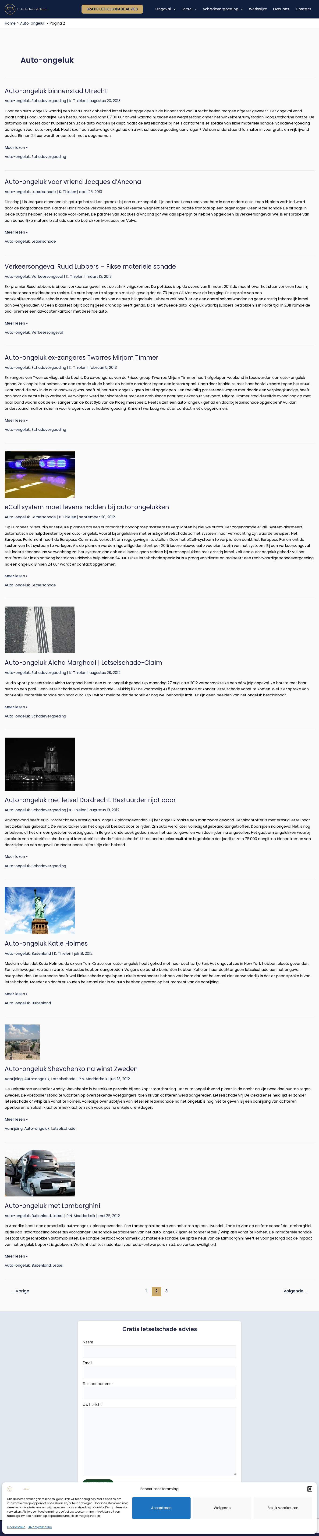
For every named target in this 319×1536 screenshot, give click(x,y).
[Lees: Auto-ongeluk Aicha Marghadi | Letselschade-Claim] (159, 630)
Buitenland (41, 953)
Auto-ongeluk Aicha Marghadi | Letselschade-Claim (83, 662)
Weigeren (222, 1507)
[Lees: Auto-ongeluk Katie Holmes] (159, 910)
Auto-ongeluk (17, 100)
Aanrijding (14, 1079)
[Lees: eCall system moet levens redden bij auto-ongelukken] (159, 474)
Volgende (296, 1291)
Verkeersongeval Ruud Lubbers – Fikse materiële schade (90, 266)
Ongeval (163, 9)
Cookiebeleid (16, 1527)
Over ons (281, 9)
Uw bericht (92, 1404)
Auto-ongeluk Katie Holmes (46, 943)
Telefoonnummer (98, 1383)
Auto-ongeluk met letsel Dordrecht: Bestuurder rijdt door (90, 800)
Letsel (187, 9)
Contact (303, 9)
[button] (309, 1489)
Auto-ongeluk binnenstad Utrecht (56, 91)
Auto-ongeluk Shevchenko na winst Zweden (71, 1069)
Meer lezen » (16, 147)
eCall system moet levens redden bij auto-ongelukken (87, 507)
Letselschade (44, 191)
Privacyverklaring (40, 1527)
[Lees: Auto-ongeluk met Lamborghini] (159, 1173)
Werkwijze (258, 9)
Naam (88, 1342)
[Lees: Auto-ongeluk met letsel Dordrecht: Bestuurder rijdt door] (159, 764)
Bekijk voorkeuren (282, 1507)
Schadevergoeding (220, 9)
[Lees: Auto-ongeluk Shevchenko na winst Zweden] (159, 1042)
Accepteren (161, 1507)
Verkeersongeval (47, 276)
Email (87, 1362)
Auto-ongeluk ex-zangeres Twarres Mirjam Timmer (81, 357)
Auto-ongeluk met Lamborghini (52, 1206)
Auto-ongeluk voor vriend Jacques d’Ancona (73, 182)
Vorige (20, 1291)
